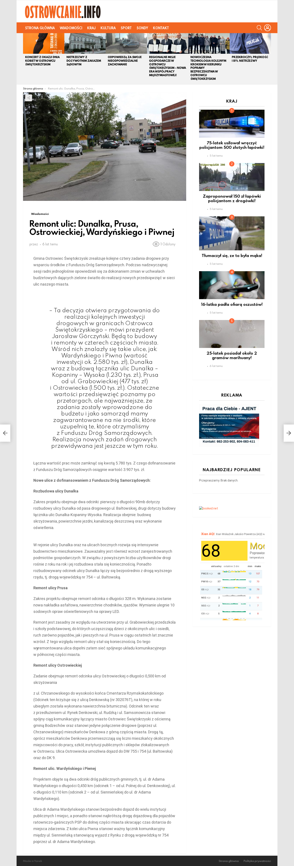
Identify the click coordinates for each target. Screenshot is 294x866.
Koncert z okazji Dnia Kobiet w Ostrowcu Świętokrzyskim (42, 60)
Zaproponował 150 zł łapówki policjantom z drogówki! (232, 198)
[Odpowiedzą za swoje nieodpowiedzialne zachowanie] (126, 43)
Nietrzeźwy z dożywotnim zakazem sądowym (84, 60)
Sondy (142, 28)
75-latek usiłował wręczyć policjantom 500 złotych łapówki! (231, 145)
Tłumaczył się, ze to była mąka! (232, 255)
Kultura (108, 28)
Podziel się (28, 97)
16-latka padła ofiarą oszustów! (232, 304)
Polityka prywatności (257, 861)
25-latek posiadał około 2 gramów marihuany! (232, 355)
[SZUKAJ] (259, 27)
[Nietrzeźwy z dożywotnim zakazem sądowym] (85, 43)
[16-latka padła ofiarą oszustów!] (232, 285)
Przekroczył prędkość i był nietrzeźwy (250, 59)
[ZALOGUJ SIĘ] (267, 27)
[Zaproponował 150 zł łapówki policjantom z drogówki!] (232, 177)
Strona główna (40, 28)
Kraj (91, 28)
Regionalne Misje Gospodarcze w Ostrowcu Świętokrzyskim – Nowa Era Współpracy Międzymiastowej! (167, 66)
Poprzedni (25, 58)
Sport (126, 28)
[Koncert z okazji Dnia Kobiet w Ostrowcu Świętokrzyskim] (43, 43)
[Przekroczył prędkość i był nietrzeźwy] (250, 43)
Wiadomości (71, 28)
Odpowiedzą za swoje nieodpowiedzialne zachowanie (125, 60)
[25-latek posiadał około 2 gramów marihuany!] (232, 334)
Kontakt (161, 28)
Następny (269, 58)
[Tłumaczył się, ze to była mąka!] (232, 233)
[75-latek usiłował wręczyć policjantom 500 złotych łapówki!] (232, 124)
